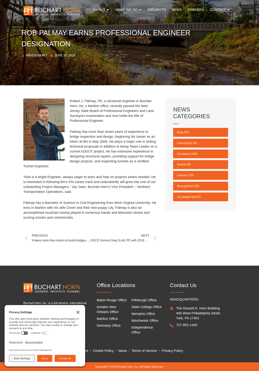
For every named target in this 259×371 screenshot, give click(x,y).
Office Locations (116, 285)
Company (183, 154)
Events (181, 164)
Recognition (185, 186)
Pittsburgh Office (144, 300)
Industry (182, 175)
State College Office (146, 307)
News (122, 351)
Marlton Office (107, 319)
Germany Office (109, 325)
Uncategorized (187, 197)
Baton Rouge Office (111, 300)
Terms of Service (144, 351)
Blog (180, 132)
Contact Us (183, 285)
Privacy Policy (172, 351)
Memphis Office (143, 314)
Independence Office (142, 330)
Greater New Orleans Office (108, 309)
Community (184, 143)
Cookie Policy (103, 351)
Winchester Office (144, 320)
